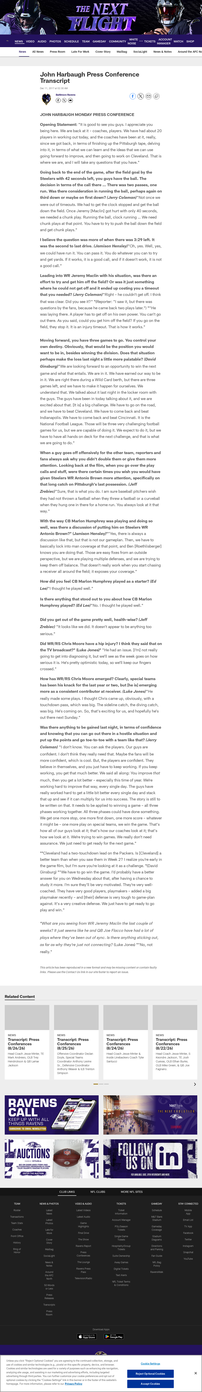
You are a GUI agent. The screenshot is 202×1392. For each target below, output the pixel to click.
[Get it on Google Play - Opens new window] (114, 1338)
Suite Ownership (121, 1255)
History (17, 1242)
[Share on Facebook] (133, 98)
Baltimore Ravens (65, 94)
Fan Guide (157, 1255)
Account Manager (121, 1219)
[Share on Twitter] (140, 98)
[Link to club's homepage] (7, 41)
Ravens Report (83, 1245)
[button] (95, 1084)
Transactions (17, 1216)
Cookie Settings (150, 1363)
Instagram (188, 1245)
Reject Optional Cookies (150, 1373)
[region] (101, 1373)
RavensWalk (156, 1271)
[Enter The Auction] (52, 1158)
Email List (188, 1219)
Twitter (188, 1239)
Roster (17, 1210)
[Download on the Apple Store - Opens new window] (87, 1337)
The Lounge (83, 1262)
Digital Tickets (121, 1268)
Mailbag (49, 1249)
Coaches (17, 1229)
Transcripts (49, 1304)
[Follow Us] (150, 1158)
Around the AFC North (49, 1275)
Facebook (188, 1232)
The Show (83, 1239)
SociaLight (49, 1255)
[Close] (195, 1373)
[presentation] (195, 1085)
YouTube (188, 1258)
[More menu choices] (141, 41)
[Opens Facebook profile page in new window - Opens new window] (58, 100)
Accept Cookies (150, 1383)
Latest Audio (83, 1216)
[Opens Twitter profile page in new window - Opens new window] (64, 100)
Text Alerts (121, 1275)
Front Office (17, 1236)
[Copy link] (156, 96)
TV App (188, 1226)
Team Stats (17, 1223)
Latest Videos (83, 1210)
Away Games (121, 1262)
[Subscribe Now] (52, 1114)
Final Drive (83, 1232)
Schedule (157, 1210)
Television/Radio (83, 1278)
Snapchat (188, 1252)
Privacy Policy (73, 1383)
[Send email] (148, 98)
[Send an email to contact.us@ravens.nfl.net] (70, 100)
